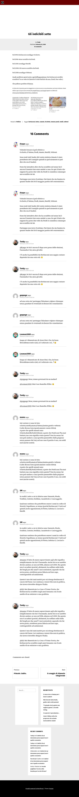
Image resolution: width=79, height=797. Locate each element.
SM (22, 589)
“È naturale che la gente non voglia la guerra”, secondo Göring (51, 708)
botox (31, 84)
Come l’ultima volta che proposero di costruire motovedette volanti (50, 718)
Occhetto (47, 122)
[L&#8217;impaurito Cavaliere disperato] (21, 103)
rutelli (61, 122)
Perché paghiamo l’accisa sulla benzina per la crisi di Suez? (38, 769)
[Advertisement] (39, 16)
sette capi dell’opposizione (37, 77)
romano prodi (55, 122)
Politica (18, 122)
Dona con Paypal (41, 90)
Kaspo (22, 144)
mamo (23, 560)
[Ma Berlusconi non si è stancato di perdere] (40, 104)
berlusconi (32, 122)
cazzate (42, 122)
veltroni (66, 122)
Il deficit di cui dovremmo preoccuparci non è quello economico (39, 738)
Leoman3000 (26, 384)
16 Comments (38, 46)
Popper (51, 788)
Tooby (38, 42)
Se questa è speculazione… (51, 713)
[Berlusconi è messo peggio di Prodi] (57, 101)
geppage (24, 379)
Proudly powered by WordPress (35, 788)
